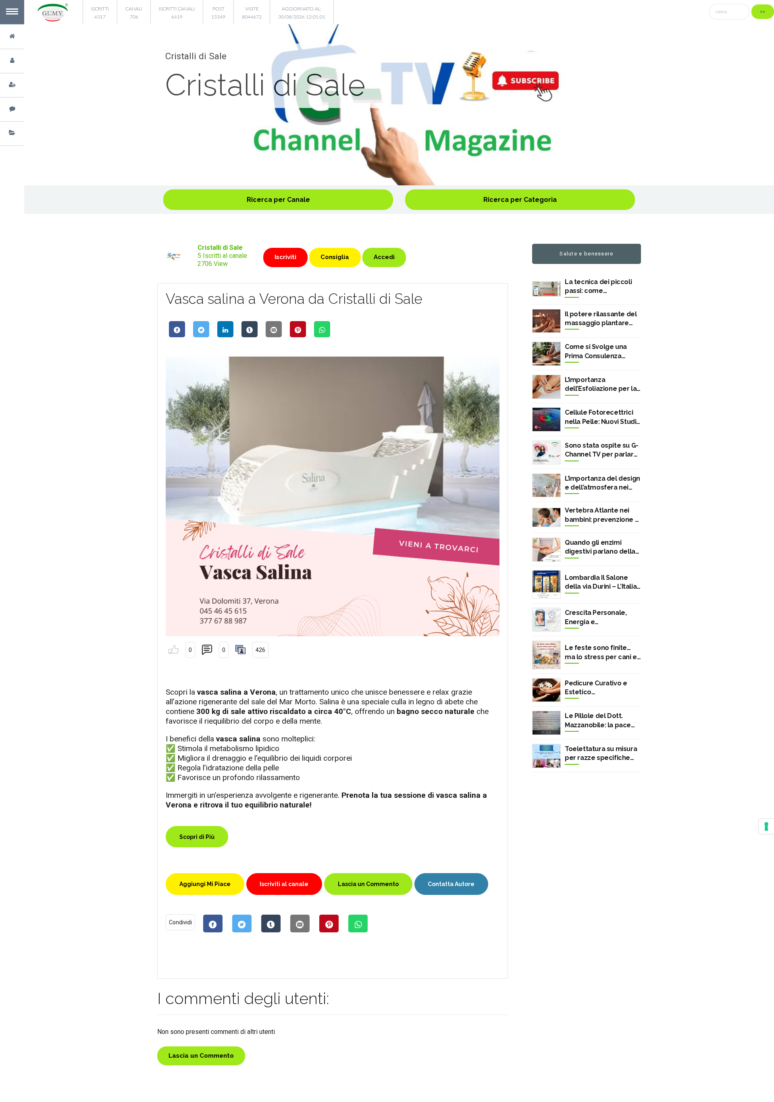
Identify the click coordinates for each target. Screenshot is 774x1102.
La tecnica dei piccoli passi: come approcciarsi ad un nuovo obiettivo (598, 287)
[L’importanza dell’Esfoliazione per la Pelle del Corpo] (546, 387)
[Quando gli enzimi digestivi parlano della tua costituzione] (546, 550)
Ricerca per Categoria (520, 199)
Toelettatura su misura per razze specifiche (601, 753)
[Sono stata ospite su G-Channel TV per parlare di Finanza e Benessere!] (546, 452)
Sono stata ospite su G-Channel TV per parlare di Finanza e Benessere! (602, 450)
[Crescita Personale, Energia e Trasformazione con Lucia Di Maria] (546, 620)
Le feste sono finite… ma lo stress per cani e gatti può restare (601, 653)
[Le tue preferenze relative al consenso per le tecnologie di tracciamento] (766, 826)
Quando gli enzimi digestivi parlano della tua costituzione (600, 547)
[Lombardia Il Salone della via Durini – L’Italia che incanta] (546, 584)
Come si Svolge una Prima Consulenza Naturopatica (596, 352)
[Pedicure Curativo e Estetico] (546, 690)
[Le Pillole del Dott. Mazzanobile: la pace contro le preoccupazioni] (546, 723)
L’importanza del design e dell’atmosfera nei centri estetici (602, 483)
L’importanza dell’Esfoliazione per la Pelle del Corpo (601, 385)
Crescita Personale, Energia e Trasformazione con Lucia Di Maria (597, 618)
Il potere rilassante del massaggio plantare (601, 318)
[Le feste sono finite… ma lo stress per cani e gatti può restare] (546, 655)
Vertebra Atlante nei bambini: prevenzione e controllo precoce (602, 515)
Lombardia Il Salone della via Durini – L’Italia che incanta (601, 582)
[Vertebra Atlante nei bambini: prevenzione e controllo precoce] (546, 517)
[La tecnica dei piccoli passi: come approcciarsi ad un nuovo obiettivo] (546, 289)
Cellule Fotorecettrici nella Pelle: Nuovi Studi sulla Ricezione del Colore (600, 417)
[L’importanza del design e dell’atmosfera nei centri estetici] (546, 485)
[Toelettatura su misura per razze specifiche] (546, 756)
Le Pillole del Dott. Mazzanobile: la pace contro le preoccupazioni (598, 721)
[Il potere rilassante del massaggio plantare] (546, 321)
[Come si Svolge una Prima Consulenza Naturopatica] (546, 354)
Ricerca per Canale (278, 199)
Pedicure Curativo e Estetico (596, 687)
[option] (399, 104)
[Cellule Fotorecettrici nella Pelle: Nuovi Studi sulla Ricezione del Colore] (546, 419)
